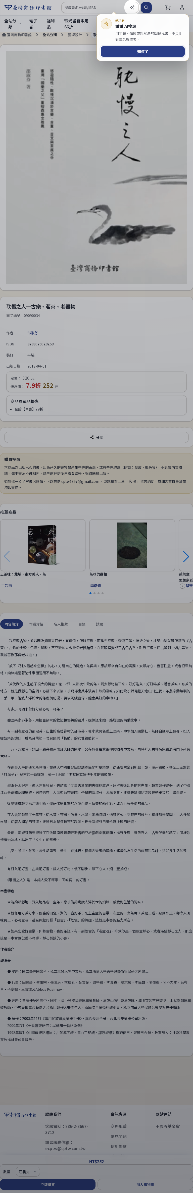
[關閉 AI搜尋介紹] (96, 596)
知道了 (143, 51)
